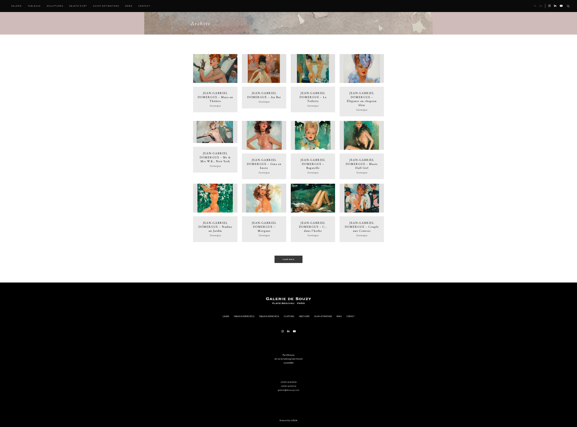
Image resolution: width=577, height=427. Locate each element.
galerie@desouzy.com (288, 390)
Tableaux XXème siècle (269, 316)
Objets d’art (304, 316)
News (339, 316)
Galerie (226, 316)
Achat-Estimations (323, 316)
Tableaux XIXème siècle (244, 316)
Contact (350, 316)
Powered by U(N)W (289, 420)
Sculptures (289, 316)
